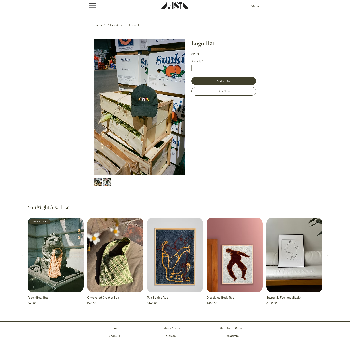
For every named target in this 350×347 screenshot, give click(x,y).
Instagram (232, 336)
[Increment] (205, 68)
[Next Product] (328, 255)
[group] (175, 261)
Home (114, 328)
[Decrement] (194, 68)
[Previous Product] (22, 255)
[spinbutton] (200, 68)
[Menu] (92, 5)
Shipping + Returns (232, 328)
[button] (255, 5)
